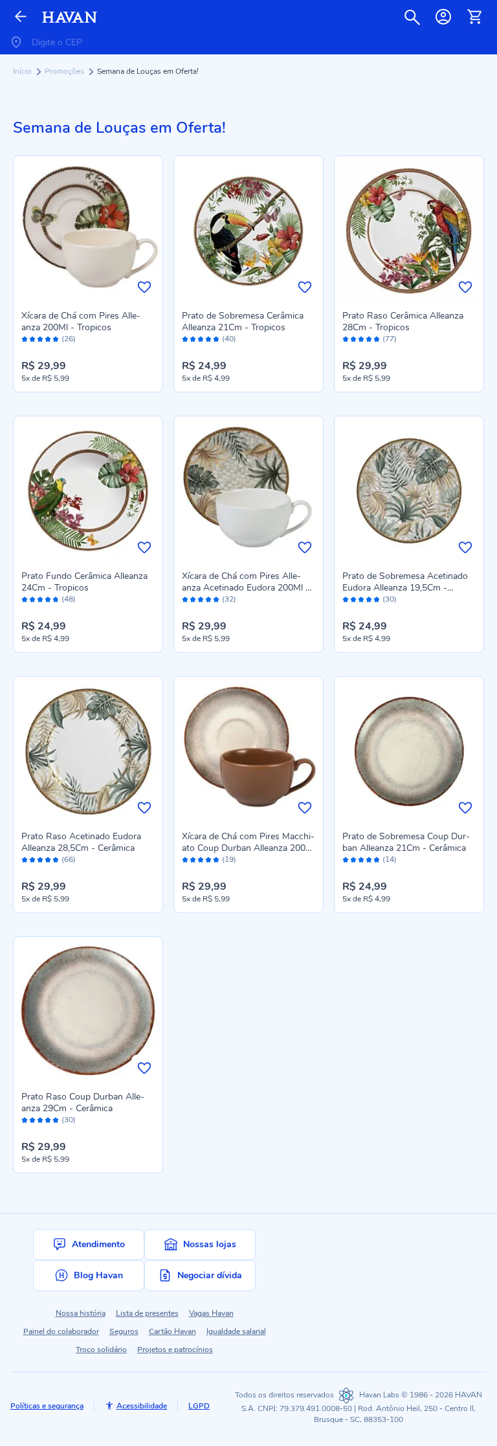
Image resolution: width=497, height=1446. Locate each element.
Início (23, 71)
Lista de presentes (147, 1313)
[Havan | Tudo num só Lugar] (69, 17)
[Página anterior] (21, 17)
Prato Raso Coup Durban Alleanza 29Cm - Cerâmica (82, 1102)
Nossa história (80, 1313)
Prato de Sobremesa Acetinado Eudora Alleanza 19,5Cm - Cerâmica (405, 587)
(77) (389, 339)
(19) (229, 859)
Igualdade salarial (236, 1331)
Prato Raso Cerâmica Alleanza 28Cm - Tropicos (402, 321)
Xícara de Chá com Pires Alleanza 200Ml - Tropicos (80, 321)
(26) (68, 339)
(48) (68, 599)
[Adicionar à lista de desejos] (144, 287)
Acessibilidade (141, 1406)
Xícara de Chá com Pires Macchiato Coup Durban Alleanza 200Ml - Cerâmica (248, 848)
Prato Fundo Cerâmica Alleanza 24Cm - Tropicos (84, 582)
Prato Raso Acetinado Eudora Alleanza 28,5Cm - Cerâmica (81, 842)
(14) (389, 859)
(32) (229, 599)
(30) (389, 599)
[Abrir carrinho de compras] (474, 17)
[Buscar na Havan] (412, 17)
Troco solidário (101, 1349)
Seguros (123, 1331)
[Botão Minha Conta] (443, 17)
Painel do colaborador (61, 1331)
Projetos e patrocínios (175, 1349)
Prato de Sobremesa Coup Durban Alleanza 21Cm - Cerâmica (406, 842)
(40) (229, 339)
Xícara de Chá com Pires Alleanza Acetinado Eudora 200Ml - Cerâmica (245, 587)
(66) (68, 859)
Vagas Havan (211, 1313)
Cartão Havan (172, 1331)
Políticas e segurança (46, 1406)
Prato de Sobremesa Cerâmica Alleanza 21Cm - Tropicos (243, 321)
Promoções (65, 71)
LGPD (199, 1406)
